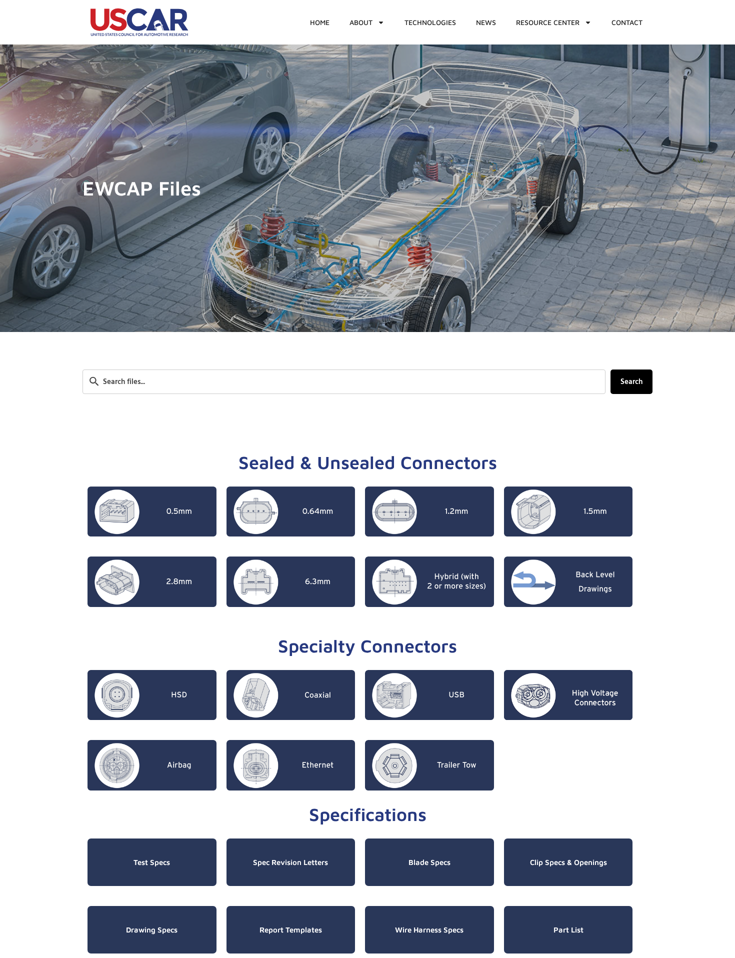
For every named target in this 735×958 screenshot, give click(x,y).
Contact (627, 22)
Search (631, 382)
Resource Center (548, 22)
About (361, 22)
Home (320, 22)
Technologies (430, 22)
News (486, 22)
